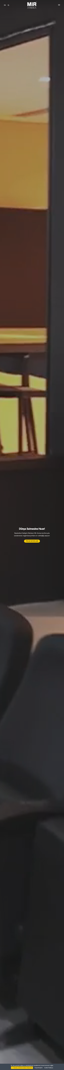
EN (5, 5)
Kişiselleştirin (39, 1067)
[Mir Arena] (32, 4)
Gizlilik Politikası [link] (48, 1067)
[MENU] (59, 5)
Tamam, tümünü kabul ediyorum (22, 1067)
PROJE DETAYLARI (32, 541)
